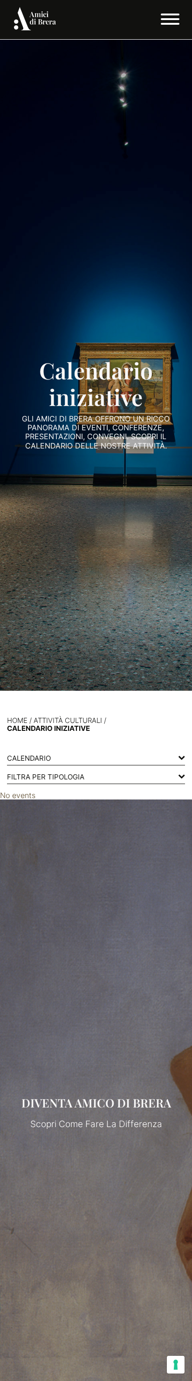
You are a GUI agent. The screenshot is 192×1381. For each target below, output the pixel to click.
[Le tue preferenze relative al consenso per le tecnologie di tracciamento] (176, 1365)
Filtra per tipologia (45, 776)
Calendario (29, 758)
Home (17, 720)
